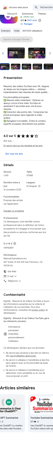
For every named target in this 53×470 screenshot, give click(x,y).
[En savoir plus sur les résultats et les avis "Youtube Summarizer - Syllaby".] (38, 421)
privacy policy (38, 310)
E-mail (10, 276)
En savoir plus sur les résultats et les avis (23, 145)
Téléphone (13, 281)
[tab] (12, 13)
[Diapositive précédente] (3, 53)
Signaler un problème (14, 211)
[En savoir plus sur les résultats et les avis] (14, 243)
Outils (16, 30)
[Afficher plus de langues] (39, 186)
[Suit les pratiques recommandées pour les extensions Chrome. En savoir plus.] (21, 16)
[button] (16, 53)
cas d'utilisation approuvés (23, 356)
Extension (5, 30)
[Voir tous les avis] (14, 153)
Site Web (12, 271)
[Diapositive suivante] (50, 53)
